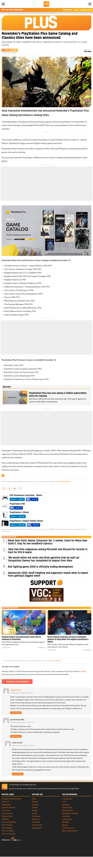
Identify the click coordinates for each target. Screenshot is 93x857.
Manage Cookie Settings (11, 799)
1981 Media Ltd (16, 785)
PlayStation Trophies (70, 813)
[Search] (90, 4)
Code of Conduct (8, 807)
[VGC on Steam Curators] (91, 10)
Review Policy (7, 816)
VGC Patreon (7, 825)
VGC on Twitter (8, 831)
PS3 (85, 148)
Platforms (36, 819)
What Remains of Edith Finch (17, 301)
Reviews (35, 801)
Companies (36, 816)
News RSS (36, 822)
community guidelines (53, 660)
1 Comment (41, 647)
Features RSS (37, 825)
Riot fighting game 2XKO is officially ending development (40, 567)
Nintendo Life (67, 810)
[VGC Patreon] (75, 10)
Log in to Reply (16, 713)
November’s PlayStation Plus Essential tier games (29, 122)
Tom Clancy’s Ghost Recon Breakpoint (21, 294)
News (34, 799)
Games (34, 813)
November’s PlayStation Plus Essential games (22, 450)
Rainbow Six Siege (17, 143)
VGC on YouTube (8, 834)
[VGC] (46, 4)
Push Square (67, 819)
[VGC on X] (80, 10)
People (34, 810)
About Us (5, 801)
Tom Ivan (87, 51)
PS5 (43, 125)
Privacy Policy (7, 813)
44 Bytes (16, 839)
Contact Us (6, 810)
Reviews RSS (37, 828)
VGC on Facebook (9, 822)
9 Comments (86, 650)
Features (35, 804)
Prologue (42, 276)
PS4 (36, 125)
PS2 (52, 148)
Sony (4, 463)
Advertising (6, 804)
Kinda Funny (67, 807)
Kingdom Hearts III (12, 279)
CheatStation (67, 799)
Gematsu (65, 804)
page (82, 671)
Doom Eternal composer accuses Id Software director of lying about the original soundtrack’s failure (67, 639)
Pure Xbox (66, 816)
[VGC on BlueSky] (83, 10)
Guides (34, 807)
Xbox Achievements (70, 831)
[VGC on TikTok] (88, 10)
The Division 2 (22, 290)
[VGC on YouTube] (86, 10)
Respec (65, 825)
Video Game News (11, 50)
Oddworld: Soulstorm (13, 287)
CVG (64, 801)
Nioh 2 (48, 450)
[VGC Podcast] (78, 10)
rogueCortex (15, 690)
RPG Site (65, 822)
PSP (60, 148)
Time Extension (68, 828)
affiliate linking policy (63, 481)
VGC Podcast (7, 828)
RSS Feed (5, 819)
